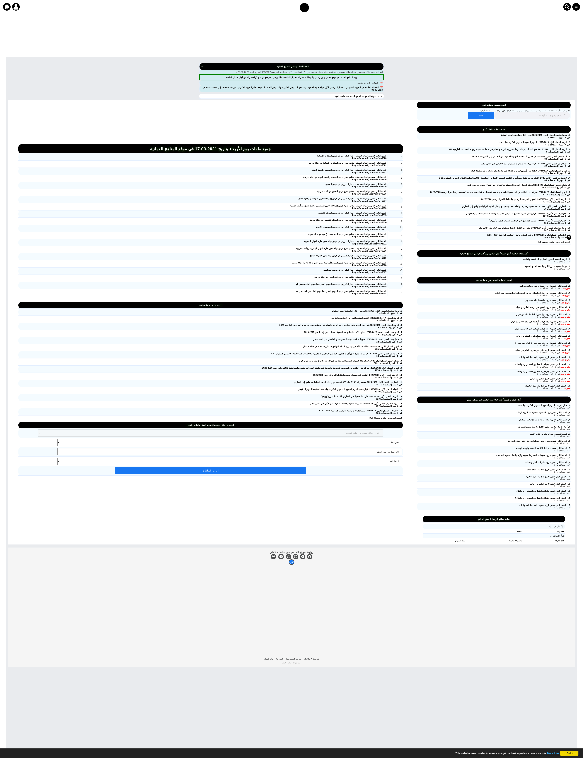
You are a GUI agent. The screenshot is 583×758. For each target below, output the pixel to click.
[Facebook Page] (309, 556)
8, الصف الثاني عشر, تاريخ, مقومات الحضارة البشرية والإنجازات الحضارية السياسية (533, 455)
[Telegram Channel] (302, 556)
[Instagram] (295, 556)
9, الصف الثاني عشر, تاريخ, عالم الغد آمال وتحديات (547, 462)
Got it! (569, 753)
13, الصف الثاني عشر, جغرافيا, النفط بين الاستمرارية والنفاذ (543, 491)
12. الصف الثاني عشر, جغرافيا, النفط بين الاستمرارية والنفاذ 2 (542, 364)
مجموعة (560, 531)
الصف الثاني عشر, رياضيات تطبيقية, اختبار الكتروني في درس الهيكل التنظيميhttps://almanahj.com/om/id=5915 (352, 214)
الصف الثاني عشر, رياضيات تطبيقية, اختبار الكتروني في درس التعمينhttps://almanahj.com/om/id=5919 (356, 185)
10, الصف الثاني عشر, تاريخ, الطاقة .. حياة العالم (548, 469)
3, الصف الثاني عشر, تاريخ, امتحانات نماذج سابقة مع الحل (544, 419)
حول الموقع (269, 659)
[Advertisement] (492, 36)
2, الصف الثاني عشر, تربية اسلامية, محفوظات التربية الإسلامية (542, 412)
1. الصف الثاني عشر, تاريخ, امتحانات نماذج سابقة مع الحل (544, 286)
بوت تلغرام (460, 540)
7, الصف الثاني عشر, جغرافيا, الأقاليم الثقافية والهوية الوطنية (543, 448)
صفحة (519, 531)
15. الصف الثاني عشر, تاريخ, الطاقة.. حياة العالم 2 (547, 386)
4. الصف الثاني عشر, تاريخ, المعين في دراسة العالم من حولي (542, 307)
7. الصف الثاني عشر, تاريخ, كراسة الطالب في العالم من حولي (542, 328)
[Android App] (273, 556)
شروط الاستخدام (311, 659)
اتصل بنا (279, 659)
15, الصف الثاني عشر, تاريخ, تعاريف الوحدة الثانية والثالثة (544, 505)
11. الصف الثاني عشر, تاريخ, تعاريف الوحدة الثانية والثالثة (544, 357)
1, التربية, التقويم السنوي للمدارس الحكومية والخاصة (546, 259)
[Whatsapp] (288, 556)
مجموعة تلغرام (515, 540)
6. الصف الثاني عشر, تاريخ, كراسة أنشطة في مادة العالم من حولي (540, 321)
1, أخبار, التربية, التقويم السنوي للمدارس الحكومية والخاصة (544, 405)
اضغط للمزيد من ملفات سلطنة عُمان (385, 418)
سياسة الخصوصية (294, 659)
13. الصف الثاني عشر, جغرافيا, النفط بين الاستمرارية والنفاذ (543, 371)
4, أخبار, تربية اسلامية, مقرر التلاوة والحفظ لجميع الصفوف (544, 427)
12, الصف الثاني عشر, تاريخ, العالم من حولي (550, 484)
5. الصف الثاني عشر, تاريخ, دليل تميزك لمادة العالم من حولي (543, 314)
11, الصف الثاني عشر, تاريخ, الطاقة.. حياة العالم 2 (547, 476)
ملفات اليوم (340, 96)
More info (553, 753)
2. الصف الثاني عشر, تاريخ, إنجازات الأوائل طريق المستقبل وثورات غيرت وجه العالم (532, 293)
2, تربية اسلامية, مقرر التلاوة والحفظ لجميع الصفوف (547, 266)
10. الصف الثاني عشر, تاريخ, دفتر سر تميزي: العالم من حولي (542, 350)
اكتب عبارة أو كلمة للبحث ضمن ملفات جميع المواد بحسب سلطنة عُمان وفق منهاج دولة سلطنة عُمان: (525, 110)
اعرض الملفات (211, 470)
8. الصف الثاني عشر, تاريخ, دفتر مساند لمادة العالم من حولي (543, 336)
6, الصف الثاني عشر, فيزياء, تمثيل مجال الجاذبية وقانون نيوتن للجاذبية (539, 441)
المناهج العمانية (354, 96)
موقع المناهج (370, 96)
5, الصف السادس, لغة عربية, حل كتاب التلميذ (550, 434)
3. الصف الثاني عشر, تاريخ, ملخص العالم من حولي (547, 300)
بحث (481, 115)
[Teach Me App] (291, 562)
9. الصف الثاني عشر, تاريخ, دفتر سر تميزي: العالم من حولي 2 (542, 343)
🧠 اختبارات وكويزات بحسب (370, 82)
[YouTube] (281, 556)
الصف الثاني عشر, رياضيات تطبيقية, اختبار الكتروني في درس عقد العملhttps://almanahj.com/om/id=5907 (355, 271)
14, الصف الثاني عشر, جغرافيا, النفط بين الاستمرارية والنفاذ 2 (542, 498)
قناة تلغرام (559, 540)
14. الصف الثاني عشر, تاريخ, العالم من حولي (550, 378)
